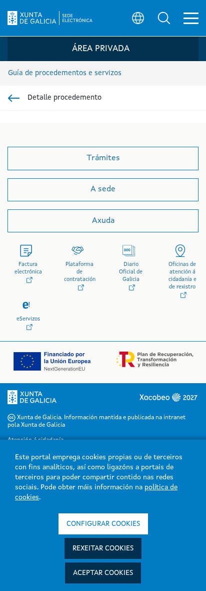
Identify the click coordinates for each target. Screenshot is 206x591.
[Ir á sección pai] (14, 98)
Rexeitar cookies (103, 548)
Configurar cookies (103, 523)
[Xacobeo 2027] (168, 397)
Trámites (103, 158)
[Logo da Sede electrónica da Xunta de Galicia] (50, 18)
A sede (103, 189)
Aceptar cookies (103, 572)
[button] (164, 18)
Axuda (103, 221)
